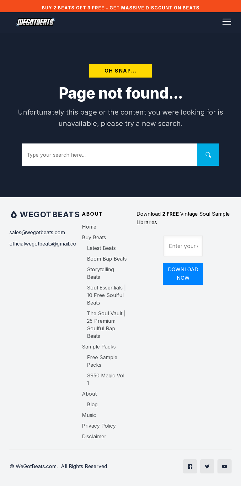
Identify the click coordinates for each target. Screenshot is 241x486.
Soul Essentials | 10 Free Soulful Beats (106, 295)
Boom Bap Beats (107, 259)
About (89, 394)
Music (89, 415)
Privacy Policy (99, 426)
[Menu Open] (150, 21)
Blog (92, 404)
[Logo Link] (35, 22)
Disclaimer (94, 436)
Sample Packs (99, 346)
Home (89, 227)
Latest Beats (101, 248)
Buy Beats (94, 237)
